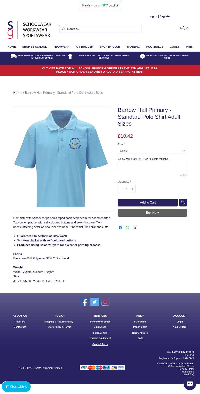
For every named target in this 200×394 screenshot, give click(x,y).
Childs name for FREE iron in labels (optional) (143, 158)
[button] (185, 27)
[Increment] (132, 188)
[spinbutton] (126, 188)
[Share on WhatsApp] (127, 227)
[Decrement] (120, 188)
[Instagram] (105, 302)
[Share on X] (135, 227)
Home (17, 92)
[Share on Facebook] (120, 227)
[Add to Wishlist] (183, 202)
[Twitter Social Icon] (94, 302)
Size (121, 144)
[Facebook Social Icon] (84, 302)
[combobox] (152, 151)
